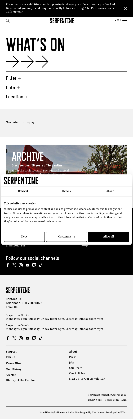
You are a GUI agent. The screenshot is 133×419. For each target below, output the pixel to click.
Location (14, 97)
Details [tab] (66, 191)
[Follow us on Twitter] (14, 265)
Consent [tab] (23, 191)
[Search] (7, 20)
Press (72, 357)
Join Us (10, 357)
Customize (64, 236)
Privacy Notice (95, 400)
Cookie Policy (112, 400)
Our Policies (77, 373)
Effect (123, 413)
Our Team (75, 368)
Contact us (13, 299)
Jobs (71, 362)
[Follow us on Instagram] (21, 265)
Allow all (108, 236)
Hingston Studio (65, 413)
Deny (24, 236)
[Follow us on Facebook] (8, 265)
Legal (124, 400)
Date (10, 88)
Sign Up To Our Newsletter (87, 379)
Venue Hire (13, 363)
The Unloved (98, 413)
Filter (11, 78)
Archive (11, 375)
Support (11, 351)
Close (125, 8)
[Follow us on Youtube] (27, 265)
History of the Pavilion (21, 380)
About (73, 351)
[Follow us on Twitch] (34, 265)
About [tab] (110, 191)
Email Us (11, 307)
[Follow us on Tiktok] (40, 265)
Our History (13, 369)
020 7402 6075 (32, 303)
